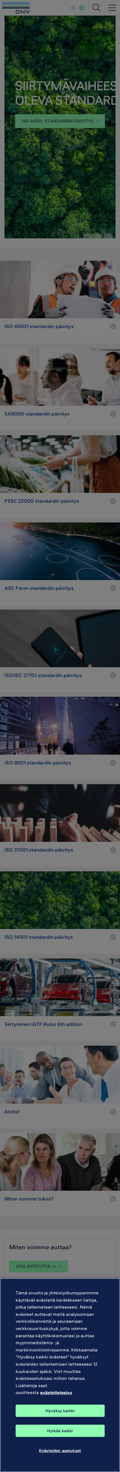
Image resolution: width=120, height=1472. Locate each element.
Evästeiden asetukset (60, 1450)
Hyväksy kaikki (60, 1410)
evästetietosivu (56, 1392)
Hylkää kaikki (60, 1430)
